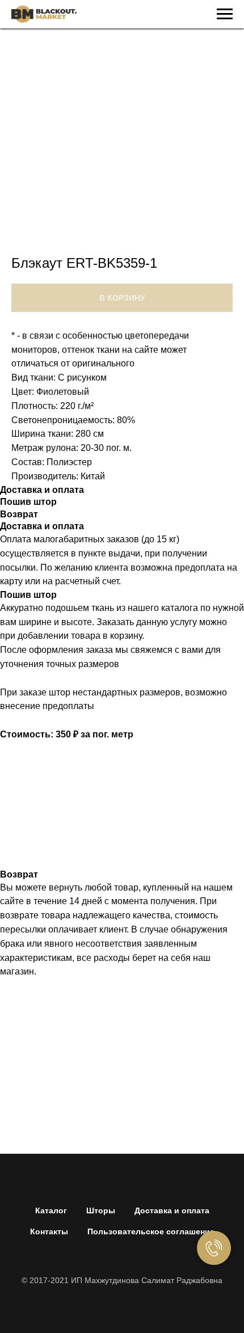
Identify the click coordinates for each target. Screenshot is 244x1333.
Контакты (49, 1231)
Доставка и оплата (171, 1210)
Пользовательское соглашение (150, 1231)
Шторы (100, 1210)
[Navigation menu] (225, 14)
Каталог (51, 1210)
